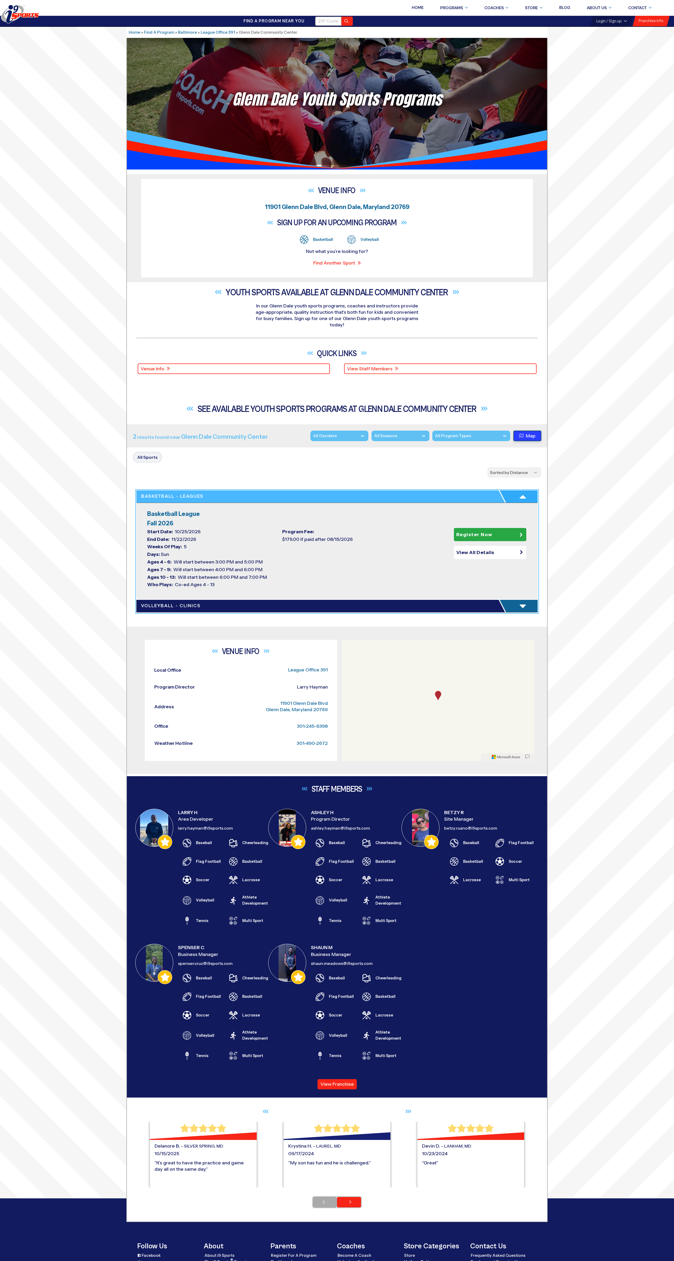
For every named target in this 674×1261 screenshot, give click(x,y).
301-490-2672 (312, 743)
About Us (597, 8)
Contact (637, 8)
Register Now (474, 534)
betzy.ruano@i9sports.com (470, 828)
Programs (451, 8)
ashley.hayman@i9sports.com (340, 828)
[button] (490, 552)
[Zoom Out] (349, 653)
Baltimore (187, 32)
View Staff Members (370, 369)
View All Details (475, 552)
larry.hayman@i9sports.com (205, 828)
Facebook (151, 1255)
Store (531, 8)
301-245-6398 (312, 726)
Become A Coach (354, 1255)
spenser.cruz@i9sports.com (205, 963)
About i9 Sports (219, 1255)
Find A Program (159, 32)
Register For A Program (293, 1255)
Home (418, 7)
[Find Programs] (347, 21)
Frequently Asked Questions (498, 1255)
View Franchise (337, 1084)
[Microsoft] (506, 757)
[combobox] (434, 436)
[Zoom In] (349, 644)
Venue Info (152, 369)
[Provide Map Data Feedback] (527, 757)
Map (531, 436)
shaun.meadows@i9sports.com (342, 963)
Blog (564, 7)
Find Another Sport (334, 263)
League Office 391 (218, 32)
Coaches (494, 8)
